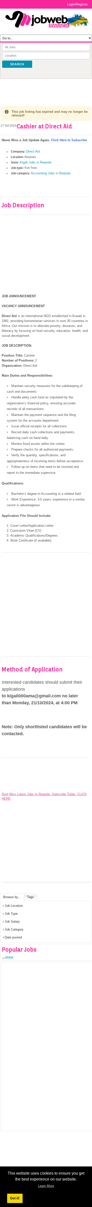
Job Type (11, 913)
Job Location (14, 906)
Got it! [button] (14, 1198)
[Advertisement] (46, 88)
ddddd (9, 957)
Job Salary (12, 921)
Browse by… (12, 897)
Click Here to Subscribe (69, 140)
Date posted (13, 937)
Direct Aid (33, 151)
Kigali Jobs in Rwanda (35, 162)
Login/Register (77, 4)
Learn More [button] (46, 1186)
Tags (30, 897)
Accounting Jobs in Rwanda (50, 173)
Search (17, 64)
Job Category (14, 929)
